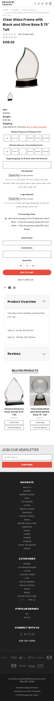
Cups (27, 578)
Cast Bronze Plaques (27, 567)
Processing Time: (27, 214)
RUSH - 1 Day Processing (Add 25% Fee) (30, 225)
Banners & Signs (27, 494)
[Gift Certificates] (42, 3)
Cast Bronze (27, 502)
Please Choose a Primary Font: (27, 132)
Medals (27, 520)
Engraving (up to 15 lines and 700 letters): (27, 158)
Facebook (27, 541)
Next (51, 391)
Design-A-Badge (27, 509)
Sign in (21, 545)
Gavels (27, 589)
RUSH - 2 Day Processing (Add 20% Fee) (30, 222)
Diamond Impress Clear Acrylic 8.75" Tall (14, 412)
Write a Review (10, 37)
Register (32, 545)
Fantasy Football (27, 516)
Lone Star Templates (32, 691)
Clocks (27, 505)
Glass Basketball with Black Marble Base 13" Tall (40, 412)
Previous (3, 391)
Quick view (14, 422)
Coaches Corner (27, 574)
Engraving (27, 512)
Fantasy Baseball (27, 582)
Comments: (27, 248)
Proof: (27, 229)
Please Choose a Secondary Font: (27, 145)
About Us (27, 487)
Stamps (27, 534)
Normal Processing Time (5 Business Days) (28, 218)
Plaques (27, 530)
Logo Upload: (27, 194)
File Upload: (27, 171)
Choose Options (14, 427)
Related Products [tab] (25, 371)
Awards (27, 491)
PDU (27, 614)
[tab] (27, 301)
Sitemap (27, 548)
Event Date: (27, 238)
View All (27, 617)
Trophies (27, 538)
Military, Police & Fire (27, 523)
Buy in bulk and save (37, 127)
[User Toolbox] (38, 3)
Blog (27, 498)
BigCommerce (32, 687)
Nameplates (27, 527)
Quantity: (27, 260)
